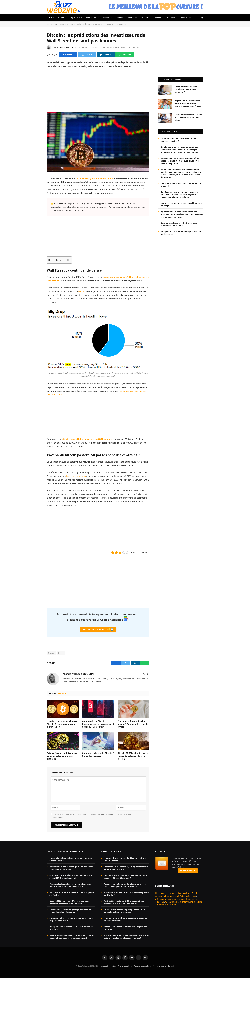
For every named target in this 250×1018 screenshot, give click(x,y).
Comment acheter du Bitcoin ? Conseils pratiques (98, 754)
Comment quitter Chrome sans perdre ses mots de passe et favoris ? (71, 919)
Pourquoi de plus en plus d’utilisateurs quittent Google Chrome (70, 859)
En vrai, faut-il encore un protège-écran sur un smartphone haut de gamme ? (70, 910)
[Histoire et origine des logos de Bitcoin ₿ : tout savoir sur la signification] (63, 709)
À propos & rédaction (108, 966)
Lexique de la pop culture (179, 893)
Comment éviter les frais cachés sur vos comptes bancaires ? (186, 89)
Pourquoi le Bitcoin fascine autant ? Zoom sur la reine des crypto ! (133, 724)
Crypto (60, 653)
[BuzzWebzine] (63, 7)
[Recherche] (202, 18)
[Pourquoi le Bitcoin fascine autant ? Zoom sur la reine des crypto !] (133, 709)
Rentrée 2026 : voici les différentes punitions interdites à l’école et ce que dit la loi (69, 902)
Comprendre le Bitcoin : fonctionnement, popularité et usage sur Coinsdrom (98, 724)
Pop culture (75, 17)
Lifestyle (131, 17)
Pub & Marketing (56, 17)
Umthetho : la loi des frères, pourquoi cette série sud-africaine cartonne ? (71, 868)
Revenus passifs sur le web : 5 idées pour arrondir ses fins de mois (179, 224)
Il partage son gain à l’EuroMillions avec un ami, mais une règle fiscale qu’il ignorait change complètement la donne (180, 194)
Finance (62, 24)
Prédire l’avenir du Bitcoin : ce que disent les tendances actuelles (62, 756)
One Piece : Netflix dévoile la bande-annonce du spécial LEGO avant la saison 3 (70, 876)
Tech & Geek (91, 17)
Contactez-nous (187, 871)
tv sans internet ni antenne (177, 901)
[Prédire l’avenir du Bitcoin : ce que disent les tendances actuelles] (63, 741)
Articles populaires (125, 966)
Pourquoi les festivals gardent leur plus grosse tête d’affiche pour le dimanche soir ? (70, 885)
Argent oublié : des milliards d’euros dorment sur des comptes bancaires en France (188, 103)
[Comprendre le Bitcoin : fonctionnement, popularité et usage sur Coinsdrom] (98, 709)
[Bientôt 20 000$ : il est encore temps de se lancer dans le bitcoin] (133, 741)
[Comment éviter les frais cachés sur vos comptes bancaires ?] (165, 90)
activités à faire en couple (166, 898)
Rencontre (144, 17)
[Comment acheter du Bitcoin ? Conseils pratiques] (98, 741)
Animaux (119, 17)
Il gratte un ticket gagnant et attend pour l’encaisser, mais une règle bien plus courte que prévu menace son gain (182, 214)
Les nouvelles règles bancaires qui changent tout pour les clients (188, 117)
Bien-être (171, 17)
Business (157, 17)
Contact (171, 966)
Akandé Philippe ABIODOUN (65, 47)
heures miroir (171, 904)
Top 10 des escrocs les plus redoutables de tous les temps (182, 204)
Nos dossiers (161, 893)
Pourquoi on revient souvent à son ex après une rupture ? (71, 928)
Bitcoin (81, 291)
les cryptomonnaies (76, 476)
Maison (106, 17)
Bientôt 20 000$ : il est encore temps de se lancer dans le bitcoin (133, 756)
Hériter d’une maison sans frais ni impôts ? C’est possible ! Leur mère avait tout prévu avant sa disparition (180, 161)
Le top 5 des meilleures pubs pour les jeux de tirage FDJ (181, 184)
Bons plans (185, 17)
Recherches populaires (142, 966)
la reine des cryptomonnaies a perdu (95, 178)
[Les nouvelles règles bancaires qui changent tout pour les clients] (165, 118)
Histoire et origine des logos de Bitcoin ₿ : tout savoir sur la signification (63, 724)
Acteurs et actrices (188, 896)
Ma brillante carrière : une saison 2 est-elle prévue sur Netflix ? (71, 893)
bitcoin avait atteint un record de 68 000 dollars (87, 439)
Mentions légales (159, 966)
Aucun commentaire (111, 47)
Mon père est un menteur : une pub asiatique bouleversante (181, 232)
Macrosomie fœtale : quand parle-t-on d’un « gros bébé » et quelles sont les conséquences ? (71, 936)
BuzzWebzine (52, 24)
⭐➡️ (98, 629)
